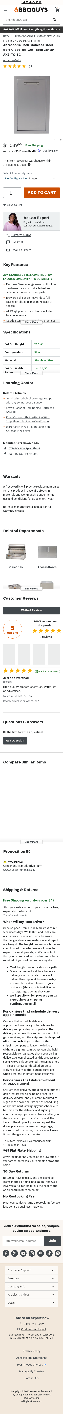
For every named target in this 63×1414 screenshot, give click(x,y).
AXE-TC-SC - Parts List (23, 454)
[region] (31, 108)
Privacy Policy (31, 1351)
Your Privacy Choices (30, 1364)
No (30, 696)
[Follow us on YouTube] (23, 1253)
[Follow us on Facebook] (6, 1253)
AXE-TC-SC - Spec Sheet (24, 448)
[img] (31, 105)
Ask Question (15, 740)
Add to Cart (42, 192)
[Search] (54, 19)
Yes (26, 696)
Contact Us (31, 1378)
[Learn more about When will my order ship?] (29, 165)
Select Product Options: (17, 173)
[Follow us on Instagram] (32, 1253)
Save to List (14, 205)
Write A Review (31, 610)
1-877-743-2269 (31, 2)
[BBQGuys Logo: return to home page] (31, 10)
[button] (31, 1270)
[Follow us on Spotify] (58, 1253)
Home (6, 35)
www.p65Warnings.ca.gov (19, 870)
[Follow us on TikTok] (49, 1253)
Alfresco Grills (12, 60)
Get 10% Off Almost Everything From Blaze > (31, 29)
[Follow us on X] (14, 1253)
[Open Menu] (5, 9)
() (30, 66)
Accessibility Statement (31, 1358)
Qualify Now (50, 151)
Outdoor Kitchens (23, 35)
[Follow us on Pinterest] (40, 1253)
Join (52, 1241)
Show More (31, 322)
